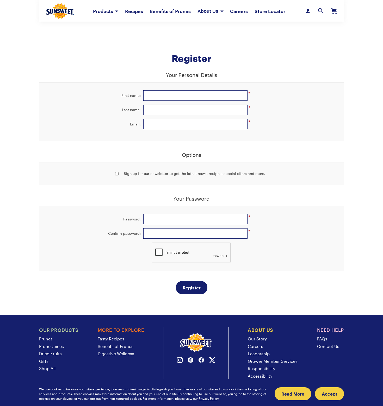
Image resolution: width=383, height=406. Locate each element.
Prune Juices (51, 346)
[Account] (308, 11)
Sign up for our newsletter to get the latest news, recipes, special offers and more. (194, 173)
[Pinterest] (190, 360)
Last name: (131, 109)
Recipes (134, 11)
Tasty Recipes (111, 338)
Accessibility (260, 375)
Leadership (259, 353)
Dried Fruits (50, 353)
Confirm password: (124, 233)
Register (192, 287)
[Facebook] (201, 360)
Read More (292, 393)
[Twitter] (212, 360)
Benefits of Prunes (170, 11)
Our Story (257, 338)
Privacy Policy (208, 398)
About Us (207, 11)
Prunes (46, 338)
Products (103, 11)
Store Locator (270, 11)
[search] (321, 11)
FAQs (322, 338)
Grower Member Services (273, 361)
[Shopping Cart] (334, 11)
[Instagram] (180, 360)
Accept (329, 393)
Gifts (43, 361)
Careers (239, 11)
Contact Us (328, 346)
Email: (135, 124)
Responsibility (261, 368)
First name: (131, 95)
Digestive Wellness (116, 353)
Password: (132, 219)
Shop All (47, 368)
